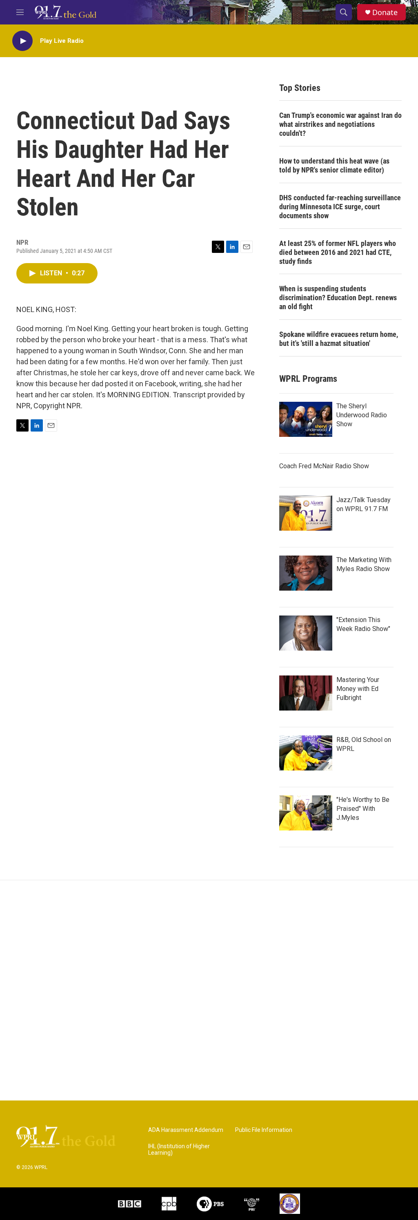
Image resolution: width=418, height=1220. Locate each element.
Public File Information (263, 1130)
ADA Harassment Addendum (185, 1130)
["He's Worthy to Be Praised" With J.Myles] (305, 812)
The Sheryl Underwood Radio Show (361, 415)
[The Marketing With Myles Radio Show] (305, 573)
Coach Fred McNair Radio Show (324, 466)
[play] (22, 41)
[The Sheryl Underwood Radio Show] (305, 419)
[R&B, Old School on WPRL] (305, 753)
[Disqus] (209, 990)
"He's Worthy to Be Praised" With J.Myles (362, 808)
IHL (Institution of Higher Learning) (179, 1149)
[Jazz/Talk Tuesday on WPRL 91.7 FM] (305, 513)
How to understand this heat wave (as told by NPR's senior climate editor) (334, 165)
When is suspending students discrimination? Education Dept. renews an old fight (338, 297)
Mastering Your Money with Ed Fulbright (357, 689)
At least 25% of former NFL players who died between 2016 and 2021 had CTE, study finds (337, 252)
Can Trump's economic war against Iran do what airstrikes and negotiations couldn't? (340, 124)
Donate (385, 12)
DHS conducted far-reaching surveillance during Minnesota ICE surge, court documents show (340, 206)
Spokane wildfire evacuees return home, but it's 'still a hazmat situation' (338, 339)
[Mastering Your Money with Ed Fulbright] (305, 693)
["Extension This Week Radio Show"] (305, 633)
